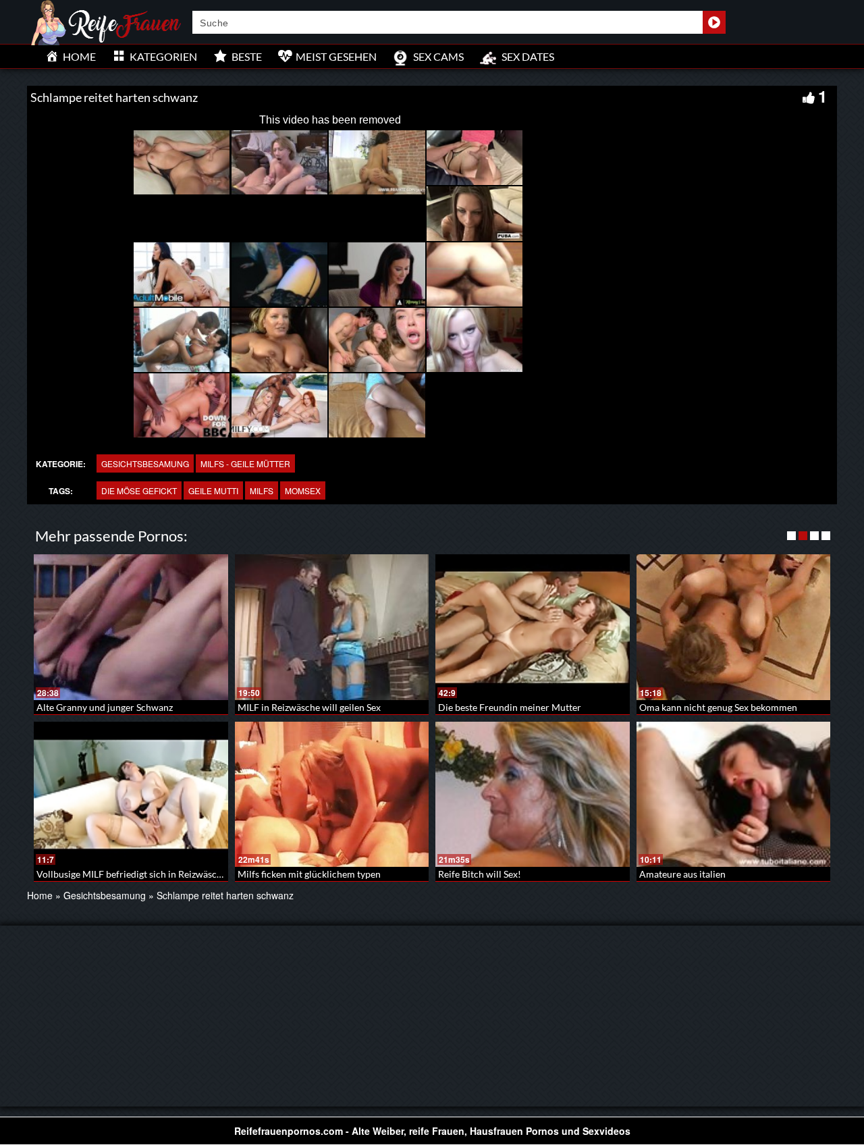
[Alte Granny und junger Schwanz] (131, 627)
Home (40, 895)
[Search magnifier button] (714, 22)
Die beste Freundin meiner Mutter (509, 707)
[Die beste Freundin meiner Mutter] (532, 627)
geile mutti (213, 490)
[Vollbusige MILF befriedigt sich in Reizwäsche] (131, 795)
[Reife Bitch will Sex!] (532, 795)
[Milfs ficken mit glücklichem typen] (332, 795)
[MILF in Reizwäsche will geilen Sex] (332, 627)
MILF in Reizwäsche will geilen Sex (309, 707)
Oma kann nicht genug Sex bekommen (718, 707)
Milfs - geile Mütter (245, 463)
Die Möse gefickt (139, 490)
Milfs (261, 490)
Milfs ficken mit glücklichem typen (309, 874)
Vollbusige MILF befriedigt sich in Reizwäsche (131, 874)
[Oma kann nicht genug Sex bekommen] (734, 627)
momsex (303, 490)
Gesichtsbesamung (145, 463)
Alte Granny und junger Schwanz (104, 707)
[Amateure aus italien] (734, 795)
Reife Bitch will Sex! (479, 874)
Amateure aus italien (682, 874)
